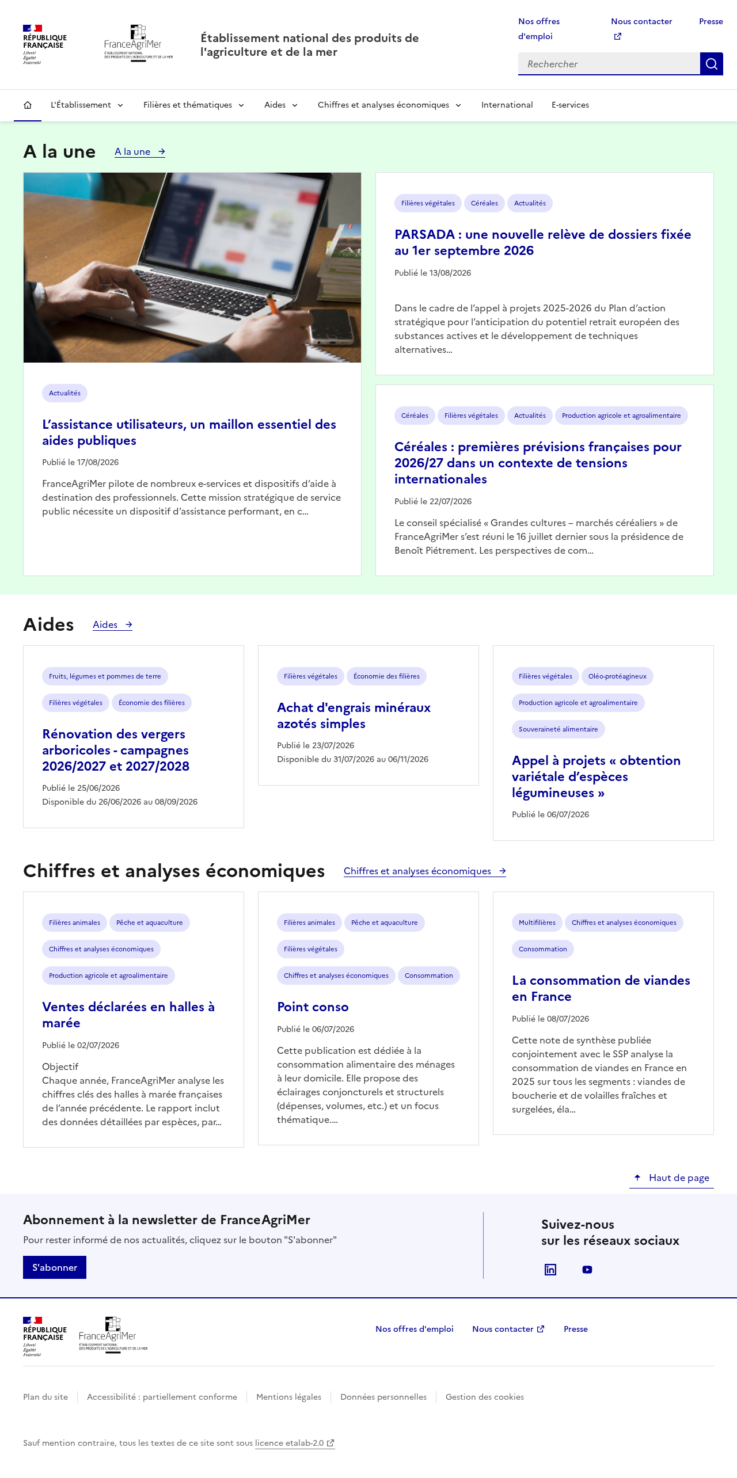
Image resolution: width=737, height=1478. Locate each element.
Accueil (27, 105)
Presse (711, 22)
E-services (570, 105)
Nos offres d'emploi (414, 1329)
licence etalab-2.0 (289, 1443)
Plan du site (45, 1397)
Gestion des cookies (485, 1397)
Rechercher (711, 63)
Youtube (587, 1269)
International (507, 105)
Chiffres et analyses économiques (383, 105)
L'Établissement (81, 105)
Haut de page (678, 1177)
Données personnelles (383, 1397)
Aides (275, 105)
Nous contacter (503, 1329)
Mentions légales (288, 1397)
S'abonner (54, 1267)
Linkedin (550, 1269)
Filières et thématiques (187, 105)
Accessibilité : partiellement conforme (162, 1397)
